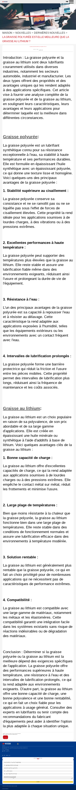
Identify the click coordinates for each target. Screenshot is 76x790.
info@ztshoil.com (6, 751)
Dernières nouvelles (49, 32)
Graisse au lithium (21, 408)
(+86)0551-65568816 (5, 749)
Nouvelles (23, 32)
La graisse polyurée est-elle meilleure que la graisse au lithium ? (35, 39)
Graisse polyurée (20, 136)
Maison (7, 32)
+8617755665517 (6, 750)
